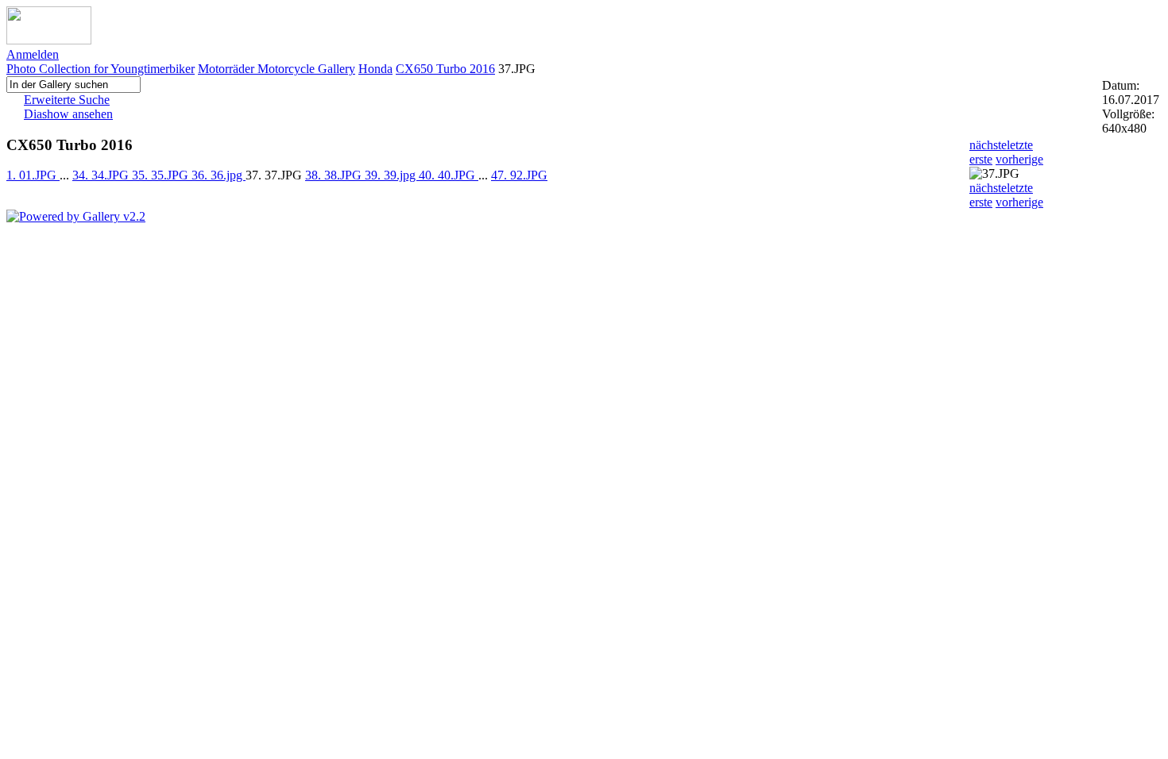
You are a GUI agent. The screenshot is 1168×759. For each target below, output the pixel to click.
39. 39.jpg (392, 175)
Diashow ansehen (68, 114)
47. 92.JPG (519, 175)
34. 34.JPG (102, 175)
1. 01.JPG (33, 175)
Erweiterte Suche (67, 99)
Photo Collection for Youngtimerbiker (100, 68)
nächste (988, 145)
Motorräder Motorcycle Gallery (276, 68)
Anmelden (32, 54)
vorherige (1019, 159)
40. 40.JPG (448, 175)
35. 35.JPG (161, 175)
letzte (1020, 145)
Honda (375, 68)
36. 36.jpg (218, 175)
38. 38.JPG (335, 175)
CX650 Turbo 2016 (445, 68)
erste (980, 159)
